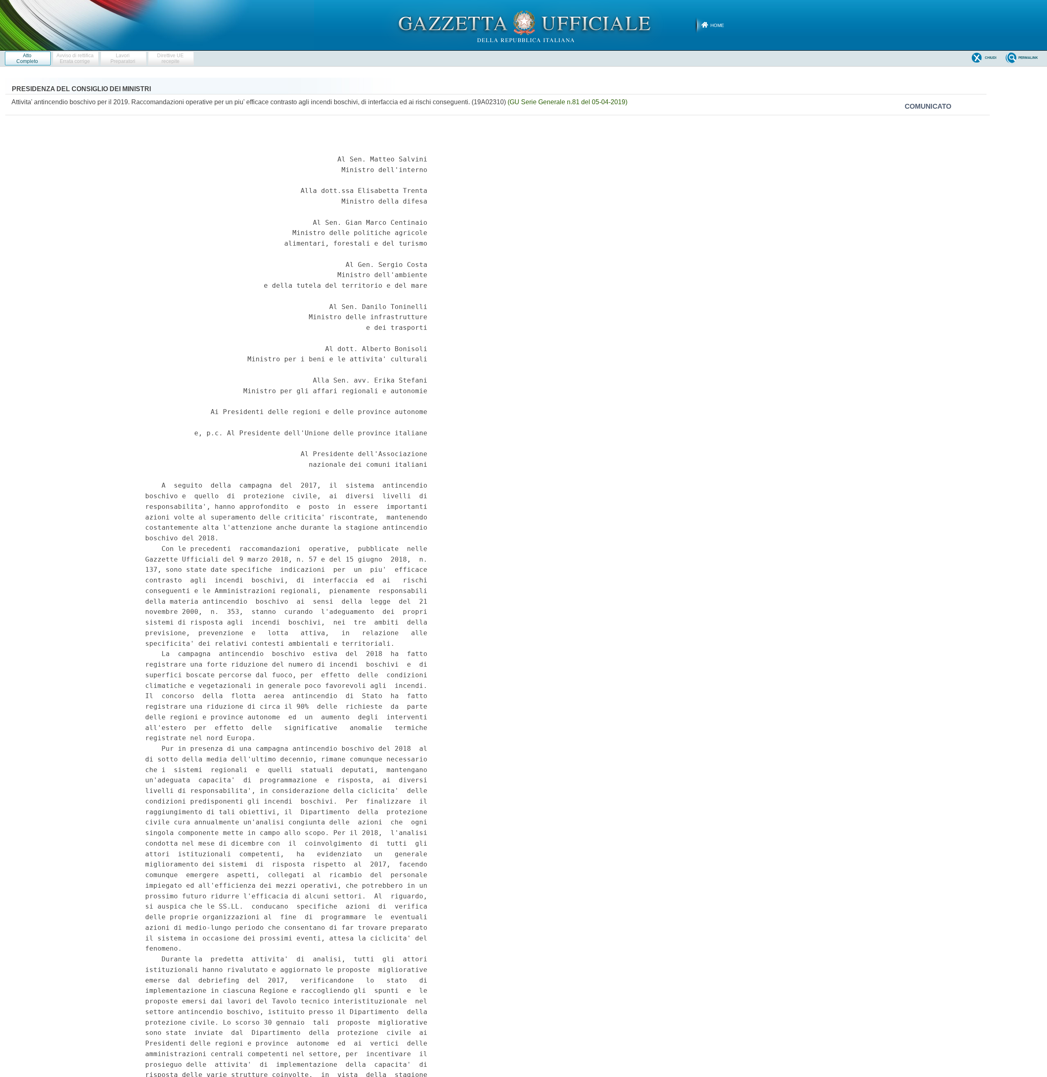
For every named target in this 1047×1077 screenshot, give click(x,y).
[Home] (523, 25)
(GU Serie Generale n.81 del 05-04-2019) (567, 102)
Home (717, 25)
